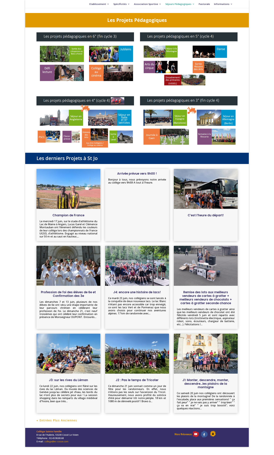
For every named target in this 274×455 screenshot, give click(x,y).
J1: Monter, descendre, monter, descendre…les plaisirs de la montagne (205, 384)
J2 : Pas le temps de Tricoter (137, 380)
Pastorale (204, 4)
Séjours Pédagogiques (178, 4)
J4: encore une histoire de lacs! (137, 292)
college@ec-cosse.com (56, 441)
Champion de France (68, 215)
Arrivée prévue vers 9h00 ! (137, 173)
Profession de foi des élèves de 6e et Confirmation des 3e (68, 294)
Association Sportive (146, 4)
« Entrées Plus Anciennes (56, 420)
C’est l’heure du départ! (206, 215)
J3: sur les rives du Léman (68, 380)
